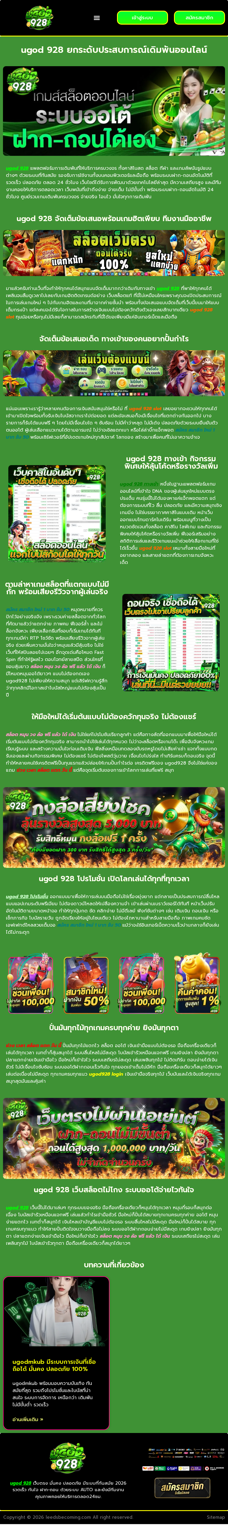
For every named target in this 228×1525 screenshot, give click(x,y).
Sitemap (216, 1517)
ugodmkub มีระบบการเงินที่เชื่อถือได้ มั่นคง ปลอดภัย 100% (54, 1365)
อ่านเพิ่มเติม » (27, 1419)
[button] (97, 18)
